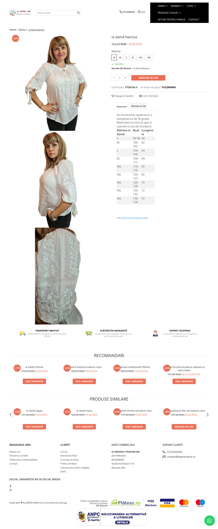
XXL (141, 57)
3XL (149, 57)
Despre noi (14, 451)
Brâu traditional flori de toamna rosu (184, 410)
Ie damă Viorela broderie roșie (84, 367)
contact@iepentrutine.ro (180, 456)
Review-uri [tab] (138, 106)
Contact (13, 463)
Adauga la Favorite (124, 96)
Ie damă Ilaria (84, 410)
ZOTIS (29, 502)
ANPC (63, 471)
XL (133, 57)
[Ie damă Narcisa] (57, 82)
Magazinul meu (20, 444)
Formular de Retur (69, 459)
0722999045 (174, 452)
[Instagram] (10, 490)
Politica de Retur (68, 463)
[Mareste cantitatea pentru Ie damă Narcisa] (125, 78)
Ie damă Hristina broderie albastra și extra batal (184, 368)
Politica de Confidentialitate (23, 459)
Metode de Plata (68, 455)
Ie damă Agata (34, 410)
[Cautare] (78, 13)
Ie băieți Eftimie (34, 367)
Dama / (23, 29)
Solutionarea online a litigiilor (75, 467)
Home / (13, 29)
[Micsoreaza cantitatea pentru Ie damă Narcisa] (114, 78)
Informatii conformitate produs (132, 217)
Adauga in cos (148, 77)
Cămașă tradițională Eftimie (134, 367)
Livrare (63, 451)
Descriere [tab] (122, 106)
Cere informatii (150, 96)
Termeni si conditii (18, 455)
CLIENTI (65, 444)
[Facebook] (10, 486)
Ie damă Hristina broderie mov (134, 410)
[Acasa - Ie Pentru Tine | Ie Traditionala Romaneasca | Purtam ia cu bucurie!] (19, 13)
